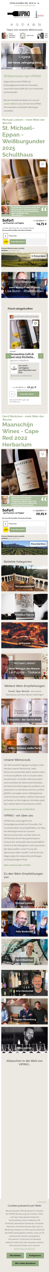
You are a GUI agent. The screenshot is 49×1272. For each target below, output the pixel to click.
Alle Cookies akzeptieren (25, 1263)
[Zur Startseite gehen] (18, 14)
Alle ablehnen (15, 1256)
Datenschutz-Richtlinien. (24, 1249)
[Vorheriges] (8, 355)
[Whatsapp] (33, 24)
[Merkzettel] (22, 24)
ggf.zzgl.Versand (13, 250)
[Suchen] (17, 24)
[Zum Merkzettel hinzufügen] (43, 164)
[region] (24, 356)
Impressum (41, 1202)
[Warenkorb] (39, 24)
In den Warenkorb (18, 242)
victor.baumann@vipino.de (24, 5)
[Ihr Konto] (28, 24)
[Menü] (11, 24)
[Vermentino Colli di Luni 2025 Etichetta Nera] (24, 334)
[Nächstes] (40, 355)
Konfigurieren (35, 1256)
